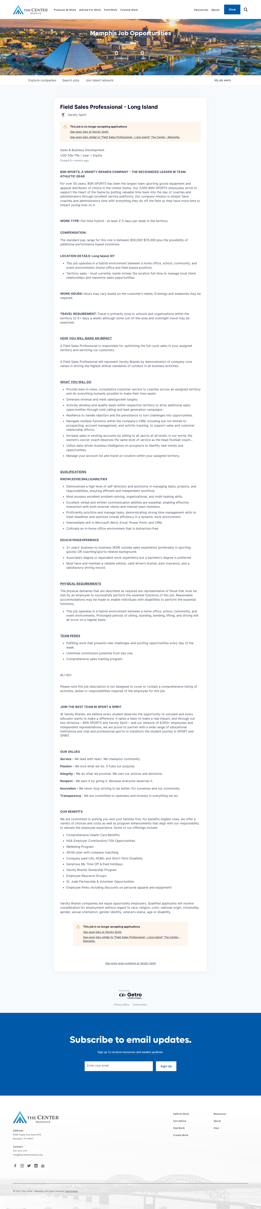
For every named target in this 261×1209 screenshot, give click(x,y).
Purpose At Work (65, 10)
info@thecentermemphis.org (28, 1155)
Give (232, 9)
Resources (201, 10)
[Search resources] (245, 9)
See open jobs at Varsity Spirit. (89, 131)
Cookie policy (139, 1004)
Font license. (71, 1191)
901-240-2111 (20, 1151)
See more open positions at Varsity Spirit (130, 963)
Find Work (110, 10)
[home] (30, 9)
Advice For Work (90, 10)
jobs (70, 80)
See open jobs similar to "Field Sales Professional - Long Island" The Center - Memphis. (125, 137)
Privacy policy (121, 1004)
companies (42, 80)
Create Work (129, 10)
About (215, 10)
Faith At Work (181, 1114)
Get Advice (179, 1121)
